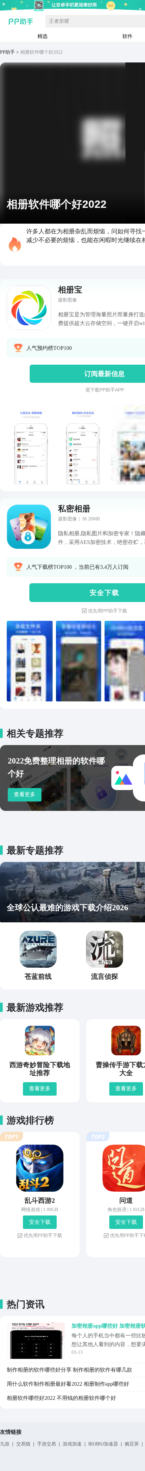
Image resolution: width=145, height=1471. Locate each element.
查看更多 (24, 794)
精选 (42, 36)
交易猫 (23, 1443)
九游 (4, 1443)
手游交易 (46, 1443)
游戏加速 (72, 1443)
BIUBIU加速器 (103, 1443)
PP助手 (7, 52)
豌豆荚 (132, 1443)
